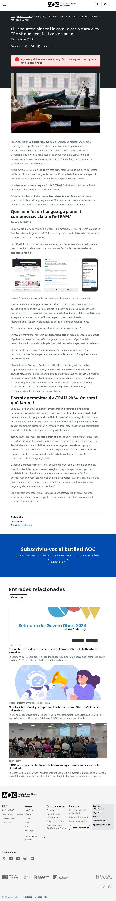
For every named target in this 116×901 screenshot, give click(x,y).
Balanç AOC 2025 (55, 821)
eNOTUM (28, 810)
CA (108, 4)
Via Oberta (29, 830)
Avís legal (27, 897)
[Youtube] (18, 858)
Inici (13, 16)
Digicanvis (97, 812)
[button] (4, 4)
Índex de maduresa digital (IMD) (78, 811)
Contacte (6, 822)
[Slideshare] (25, 858)
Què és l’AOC (8, 810)
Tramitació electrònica (21, 525)
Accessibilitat (41, 897)
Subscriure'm (58, 561)
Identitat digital (100, 820)
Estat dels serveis (55, 810)
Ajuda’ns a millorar (101, 824)
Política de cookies (10, 897)
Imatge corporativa (78, 821)
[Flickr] (32, 858)
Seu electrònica (9, 818)
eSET (26, 826)
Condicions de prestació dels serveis (57, 815)
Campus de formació (78, 817)
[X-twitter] (4, 858)
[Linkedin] (11, 858)
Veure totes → (18, 597)
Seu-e (95, 816)
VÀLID (27, 822)
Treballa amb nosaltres (12, 814)
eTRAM (27, 814)
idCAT (27, 818)
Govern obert (24, 16)
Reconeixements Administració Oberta (56, 826)
